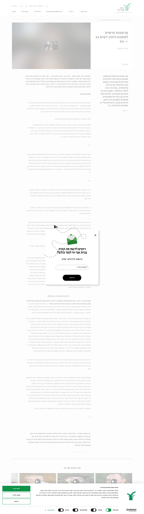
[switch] (94, 510)
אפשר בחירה (16, 495)
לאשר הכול (16, 488)
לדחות (16, 501)
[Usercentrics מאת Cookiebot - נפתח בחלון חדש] (131, 510)
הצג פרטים (51, 510)
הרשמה (72, 277)
